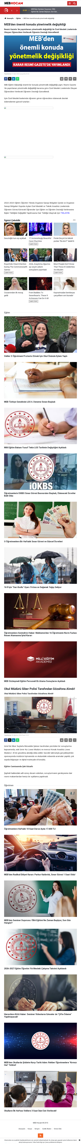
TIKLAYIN (65, 213)
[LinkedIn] (13, 78)
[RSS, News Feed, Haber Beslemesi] (40, 1135)
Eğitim (18, 18)
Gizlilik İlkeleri (46, 1129)
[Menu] (70, 3)
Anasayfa (10, 18)
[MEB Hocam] (13, 3)
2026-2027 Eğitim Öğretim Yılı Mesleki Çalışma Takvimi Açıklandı (45, 10)
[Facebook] (5, 78)
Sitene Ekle (57, 1129)
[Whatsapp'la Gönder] (17, 78)
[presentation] (11, 10)
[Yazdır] (61, 78)
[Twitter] (9, 78)
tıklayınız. (59, 1142)
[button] (66, 78)
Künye (30, 1129)
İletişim (37, 1129)
